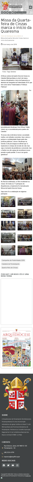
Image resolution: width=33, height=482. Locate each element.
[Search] (15, 12)
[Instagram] (10, 12)
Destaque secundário (14, 36)
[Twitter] (5, 12)
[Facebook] (2, 12)
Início (3, 36)
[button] (30, 7)
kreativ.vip (28, 475)
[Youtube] (7, 12)
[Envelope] (13, 12)
